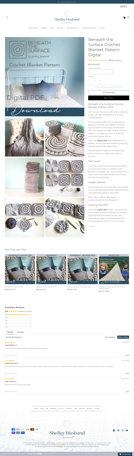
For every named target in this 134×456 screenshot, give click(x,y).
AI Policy (69, 408)
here (126, 143)
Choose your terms (94, 68)
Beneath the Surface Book (14, 287)
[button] (7, 17)
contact (97, 408)
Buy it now (108, 98)
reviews (82, 408)
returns (61, 408)
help (75, 408)
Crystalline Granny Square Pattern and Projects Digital (112, 287)
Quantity (91, 76)
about (36, 408)
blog (42, 408)
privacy (89, 408)
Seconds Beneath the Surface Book (79, 287)
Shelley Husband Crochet (16, 454)
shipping (53, 408)
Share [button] (93, 226)
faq (47, 408)
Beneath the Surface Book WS (46, 287)
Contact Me (126, 454)
